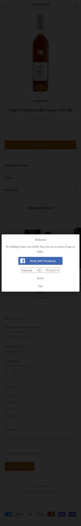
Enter (40, 278)
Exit (40, 286)
